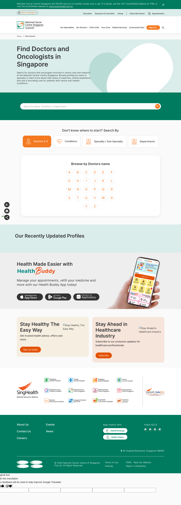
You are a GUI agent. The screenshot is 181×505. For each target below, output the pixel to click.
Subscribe (104, 355)
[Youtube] (151, 430)
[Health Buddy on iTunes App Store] (30, 296)
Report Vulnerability (136, 466)
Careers (22, 438)
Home (19, 36)
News (49, 431)
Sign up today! (30, 349)
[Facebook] (146, 430)
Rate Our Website (142, 462)
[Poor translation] (9, 486)
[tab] (37, 141)
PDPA (129, 462)
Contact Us (24, 431)
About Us (23, 424)
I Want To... (153, 27)
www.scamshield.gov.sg (61, 6)
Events (50, 424)
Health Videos (117, 437)
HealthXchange (117, 430)
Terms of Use (111, 462)
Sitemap (109, 466)
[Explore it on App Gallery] (86, 296)
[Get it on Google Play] (58, 296)
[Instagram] (155, 430)
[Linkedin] (160, 430)
